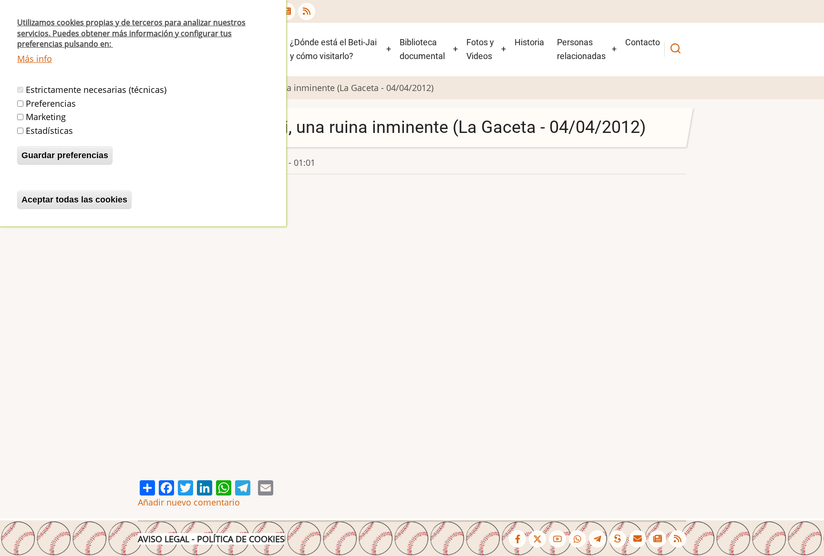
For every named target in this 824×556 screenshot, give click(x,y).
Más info (34, 58)
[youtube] (557, 538)
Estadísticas (49, 130)
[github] (577, 538)
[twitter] (537, 538)
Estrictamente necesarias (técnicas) (96, 89)
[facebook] (517, 538)
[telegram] (597, 538)
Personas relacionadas (581, 49)
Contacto (642, 42)
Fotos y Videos (480, 49)
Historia (529, 42)
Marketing (46, 116)
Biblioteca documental (422, 49)
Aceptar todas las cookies (74, 199)
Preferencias (51, 103)
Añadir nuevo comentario (189, 502)
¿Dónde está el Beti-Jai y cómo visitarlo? (333, 49)
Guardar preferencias (64, 155)
